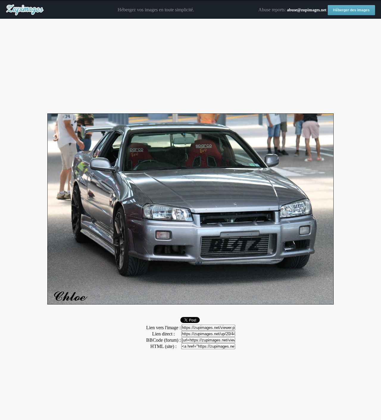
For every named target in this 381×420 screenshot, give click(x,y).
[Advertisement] (190, 66)
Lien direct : (163, 333)
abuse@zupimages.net (307, 10)
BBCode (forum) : (163, 340)
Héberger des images (351, 10)
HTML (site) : (163, 346)
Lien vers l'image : (163, 327)
